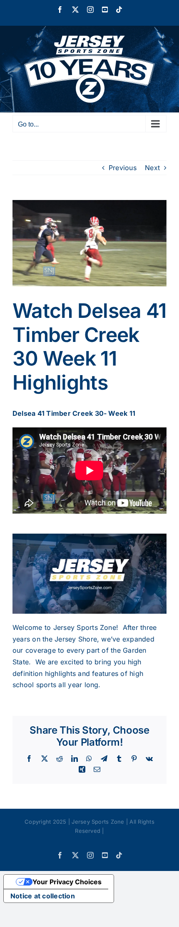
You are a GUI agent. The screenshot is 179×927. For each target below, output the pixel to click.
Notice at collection (42, 896)
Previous (123, 167)
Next (152, 167)
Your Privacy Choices (67, 882)
